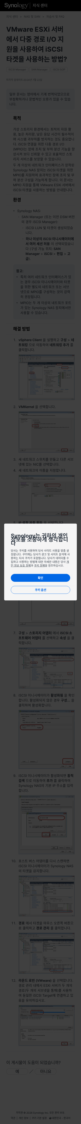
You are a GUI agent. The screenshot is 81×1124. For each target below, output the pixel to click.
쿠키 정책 (39, 565)
